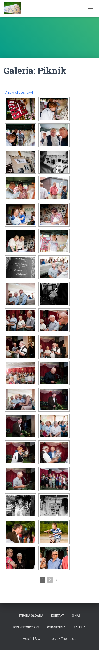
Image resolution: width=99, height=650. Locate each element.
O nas (76, 615)
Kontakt (57, 615)
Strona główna (31, 615)
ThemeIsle (68, 639)
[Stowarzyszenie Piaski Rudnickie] (14, 8)
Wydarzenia (56, 627)
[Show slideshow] (18, 92)
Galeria (80, 627)
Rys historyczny (26, 627)
